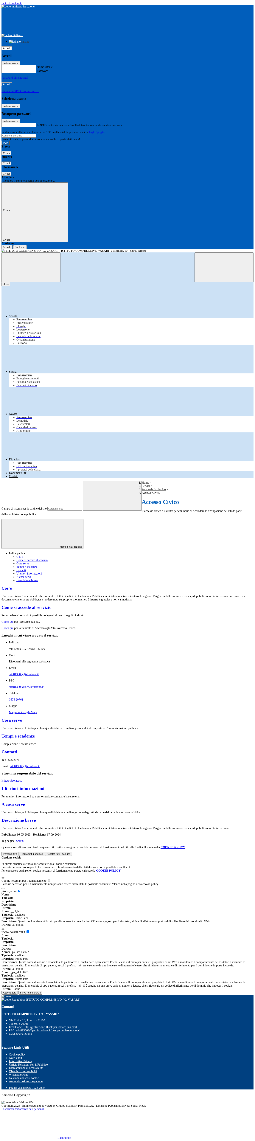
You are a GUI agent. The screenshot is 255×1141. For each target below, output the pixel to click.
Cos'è (19, 556)
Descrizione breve (27, 580)
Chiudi (6, 153)
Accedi (6, 48)
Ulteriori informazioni (29, 573)
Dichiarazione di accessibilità (26, 1067)
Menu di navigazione (70, 546)
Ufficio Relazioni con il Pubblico (28, 1064)
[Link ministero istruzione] (18, 6)
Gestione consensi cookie (24, 1078)
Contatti (21, 570)
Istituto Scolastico (11, 780)
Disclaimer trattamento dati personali (22, 1109)
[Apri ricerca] (224, 267)
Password (42, 70)
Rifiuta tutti (32, 854)
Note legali (15, 1057)
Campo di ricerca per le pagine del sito (24, 508)
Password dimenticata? (14, 77)
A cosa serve (23, 576)
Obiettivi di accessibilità (23, 1071)
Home (145, 482)
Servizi (146, 486)
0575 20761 (16, 699)
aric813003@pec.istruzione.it (26, 686)
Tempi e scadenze (26, 566)
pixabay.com (9, 891)
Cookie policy (17, 1054)
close (6, 284)
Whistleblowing (18, 1074)
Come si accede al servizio (32, 560)
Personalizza (10, 854)
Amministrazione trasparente (26, 1081)
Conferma (20, 247)
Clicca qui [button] (7, 621)
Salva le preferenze (30, 992)
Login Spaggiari (97, 132)
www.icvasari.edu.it (13, 931)
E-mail (41, 124)
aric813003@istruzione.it (24, 674)
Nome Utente (45, 67)
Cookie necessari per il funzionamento (24, 880)
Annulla (7, 247)
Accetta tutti (58, 854)
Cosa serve (22, 563)
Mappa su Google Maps (23, 712)
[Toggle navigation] (30, 267)
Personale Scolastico (154, 489)
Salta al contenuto (11, 3)
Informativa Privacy (20, 1061)
